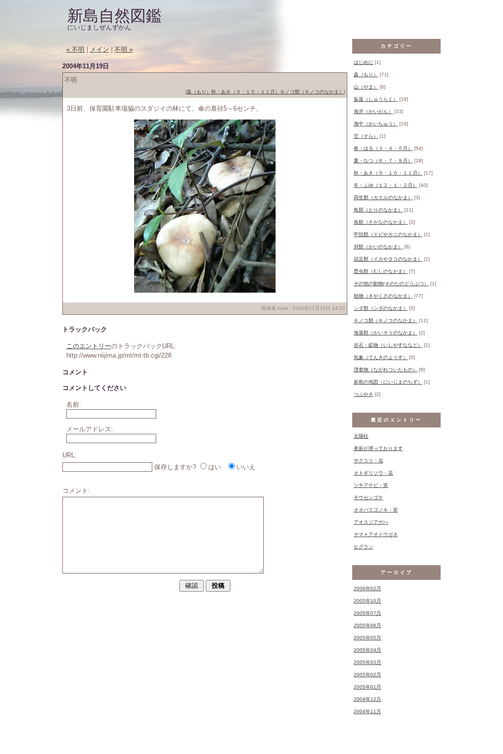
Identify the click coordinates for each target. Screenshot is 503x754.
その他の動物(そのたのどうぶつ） (391, 283)
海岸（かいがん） (373, 111)
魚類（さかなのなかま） (381, 222)
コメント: (76, 490)
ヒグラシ (363, 546)
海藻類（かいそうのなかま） (386, 332)
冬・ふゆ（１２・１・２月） (386, 185)
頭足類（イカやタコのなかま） (388, 259)
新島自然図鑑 (114, 16)
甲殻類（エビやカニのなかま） (388, 234)
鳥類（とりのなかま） (378, 209)
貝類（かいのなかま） (378, 246)
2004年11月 (367, 711)
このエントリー (88, 346)
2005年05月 (367, 637)
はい (214, 467)
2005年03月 (367, 662)
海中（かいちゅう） (376, 123)
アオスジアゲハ (371, 522)
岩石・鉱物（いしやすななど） (388, 345)
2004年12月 (367, 699)
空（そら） (366, 136)
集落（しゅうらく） (376, 99)
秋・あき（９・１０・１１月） (245, 91)
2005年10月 (367, 600)
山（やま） (366, 87)
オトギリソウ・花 (373, 473)
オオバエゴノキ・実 (376, 510)
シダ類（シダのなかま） (381, 308)
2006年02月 (367, 588)
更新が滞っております (378, 448)
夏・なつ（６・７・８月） (383, 160)
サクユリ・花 (368, 460)
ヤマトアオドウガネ (376, 534)
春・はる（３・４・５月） (383, 148)
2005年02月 (367, 674)
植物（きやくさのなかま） (383, 296)
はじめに (363, 62)
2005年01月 (367, 687)
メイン (99, 49)
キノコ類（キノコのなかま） (312, 91)
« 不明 (75, 49)
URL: (69, 455)
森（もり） (199, 91)
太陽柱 (361, 436)
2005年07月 (367, 613)
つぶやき (363, 394)
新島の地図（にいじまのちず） (388, 382)
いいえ (245, 467)
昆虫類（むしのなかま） (381, 271)
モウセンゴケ (368, 497)
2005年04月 (367, 650)
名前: (73, 404)
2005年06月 (367, 625)
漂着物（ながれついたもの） (386, 369)
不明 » (123, 49)
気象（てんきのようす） (381, 357)
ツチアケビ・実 (371, 485)
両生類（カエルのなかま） (383, 197)
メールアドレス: (89, 429)
